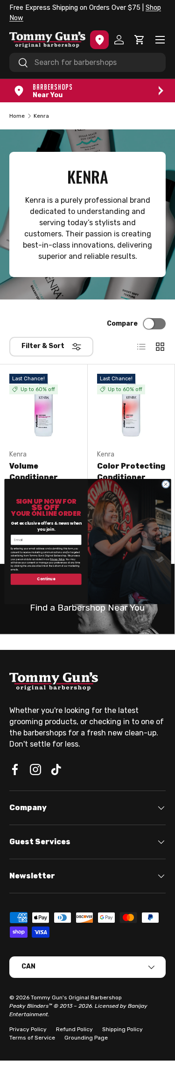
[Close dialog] (165, 484)
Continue (46, 579)
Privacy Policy (57, 559)
